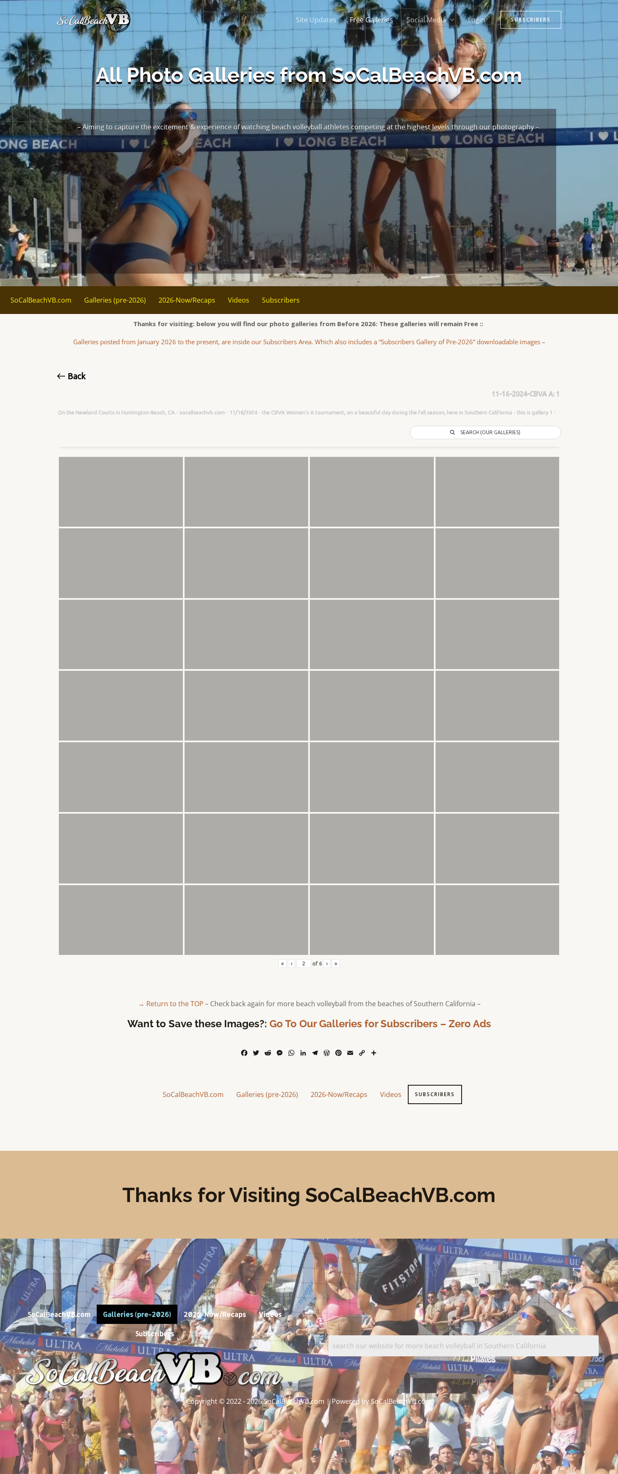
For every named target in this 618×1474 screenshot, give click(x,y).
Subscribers (281, 300)
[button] (530, 20)
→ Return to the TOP (170, 1003)
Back (76, 376)
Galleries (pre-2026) (115, 300)
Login (476, 19)
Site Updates (316, 19)
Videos (238, 300)
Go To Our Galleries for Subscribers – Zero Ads (380, 1024)
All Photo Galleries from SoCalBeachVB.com (309, 75)
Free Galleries (371, 19)
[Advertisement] (309, 199)
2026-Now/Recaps (186, 300)
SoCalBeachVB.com (41, 300)
